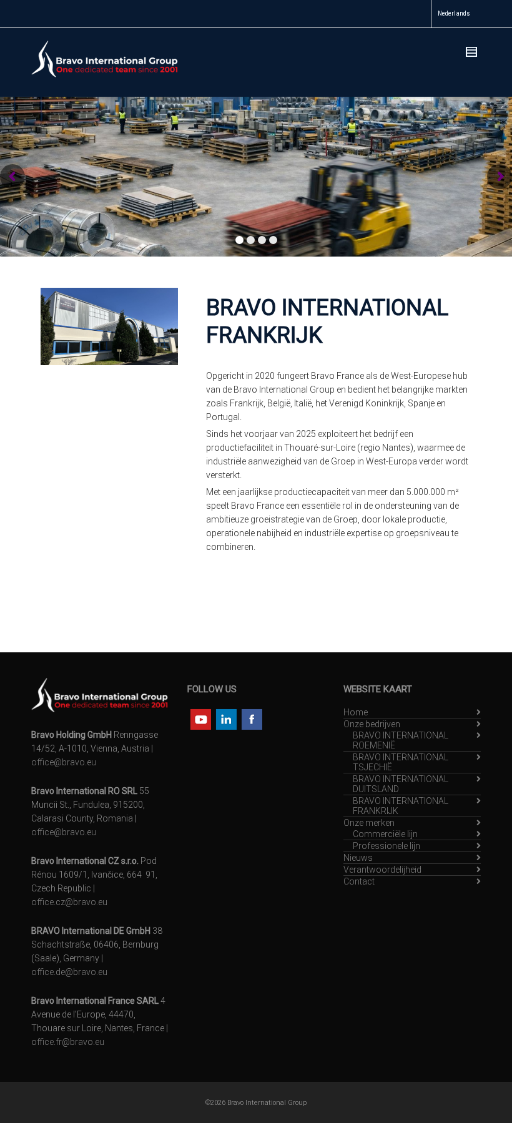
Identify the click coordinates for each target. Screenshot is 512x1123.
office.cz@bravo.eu (69, 902)
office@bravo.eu (63, 762)
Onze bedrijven (371, 724)
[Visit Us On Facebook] (251, 718)
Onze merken (369, 823)
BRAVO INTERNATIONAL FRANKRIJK (400, 806)
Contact (359, 881)
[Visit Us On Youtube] (200, 718)
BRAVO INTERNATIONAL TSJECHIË (400, 762)
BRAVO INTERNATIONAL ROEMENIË (400, 740)
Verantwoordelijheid (382, 870)
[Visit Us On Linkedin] (226, 718)
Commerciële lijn (385, 834)
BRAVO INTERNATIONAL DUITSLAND (400, 784)
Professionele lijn (386, 846)
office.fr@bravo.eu (67, 1042)
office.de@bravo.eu (69, 972)
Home (355, 712)
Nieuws (358, 858)
